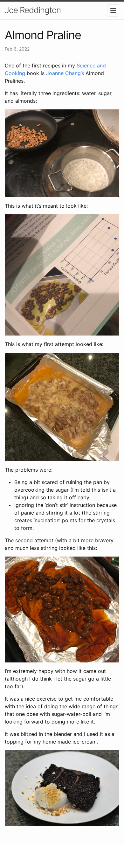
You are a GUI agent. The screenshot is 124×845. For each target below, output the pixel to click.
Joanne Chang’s (65, 73)
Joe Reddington (33, 10)
